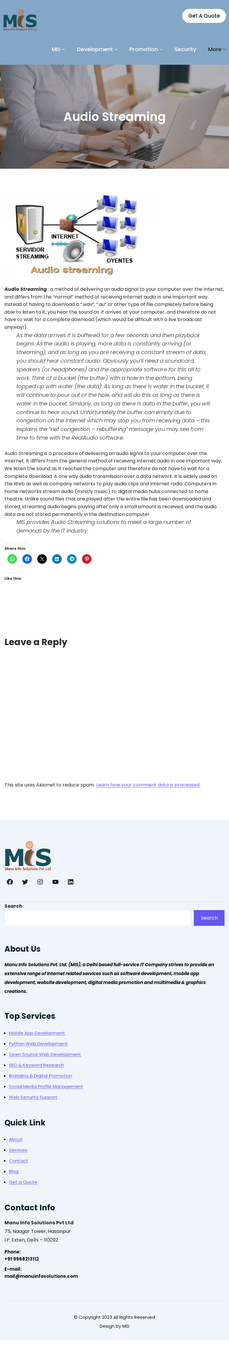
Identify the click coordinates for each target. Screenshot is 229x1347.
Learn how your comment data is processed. (148, 784)
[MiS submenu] (63, 49)
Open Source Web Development (45, 1054)
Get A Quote (204, 15)
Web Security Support (33, 1097)
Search (13, 906)
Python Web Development (38, 1043)
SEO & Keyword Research (36, 1065)
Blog (13, 1171)
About (16, 1139)
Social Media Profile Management (46, 1086)
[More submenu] (224, 49)
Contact (18, 1160)
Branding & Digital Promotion (40, 1076)
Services (18, 1150)
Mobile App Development (37, 1033)
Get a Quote (23, 1182)
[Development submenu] (116, 49)
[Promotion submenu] (161, 49)
